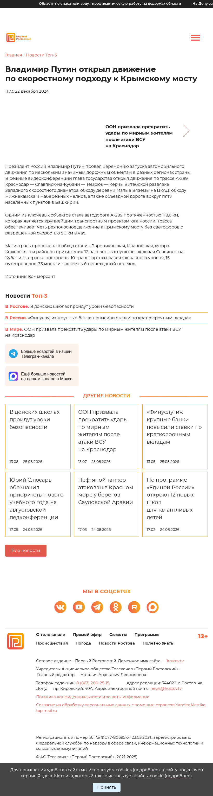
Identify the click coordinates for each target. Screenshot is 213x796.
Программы (147, 635)
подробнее (146, 770)
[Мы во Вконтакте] (60, 607)
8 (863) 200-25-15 (92, 683)
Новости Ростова (117, 643)
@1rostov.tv (166, 689)
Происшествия (52, 643)
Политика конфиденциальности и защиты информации (92, 697)
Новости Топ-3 (41, 55)
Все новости (25, 550)
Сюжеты (118, 635)
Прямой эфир (87, 635)
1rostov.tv (175, 661)
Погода (83, 643)
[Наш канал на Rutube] (134, 607)
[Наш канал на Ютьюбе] (79, 607)
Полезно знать (158, 643)
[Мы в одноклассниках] (116, 607)
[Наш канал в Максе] (153, 607)
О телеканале (50, 635)
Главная (13, 55)
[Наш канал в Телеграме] (97, 607)
